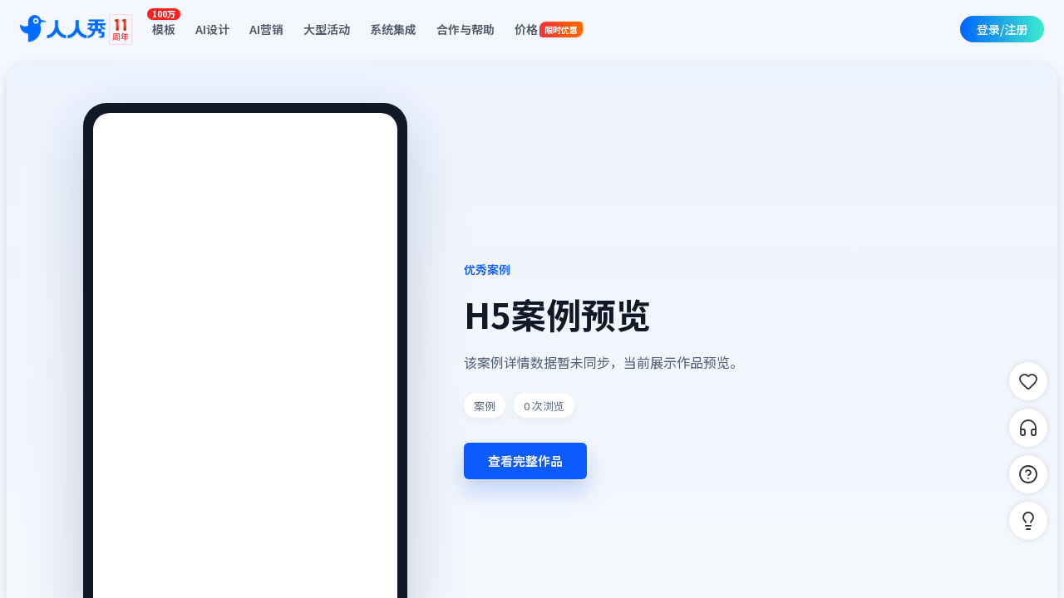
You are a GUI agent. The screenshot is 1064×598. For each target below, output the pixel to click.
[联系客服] (1028, 428)
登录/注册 (1002, 29)
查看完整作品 (525, 460)
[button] (1028, 521)
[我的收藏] (1028, 381)
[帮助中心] (1028, 474)
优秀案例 (487, 269)
